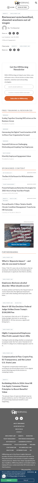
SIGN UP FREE (22, 7)
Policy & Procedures (21, 444)
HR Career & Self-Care (25, 447)
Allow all (9, 480)
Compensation (7, 444)
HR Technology (11, 441)
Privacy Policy (13, 476)
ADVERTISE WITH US (19, 426)
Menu (6, 3)
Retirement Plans (22, 450)
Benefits (5, 13)
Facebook (16, 418)
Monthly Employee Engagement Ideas (16, 156)
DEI (31, 450)
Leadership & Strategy (25, 441)
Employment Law (15, 13)
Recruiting (18, 302)
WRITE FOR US (19, 429)
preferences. (30, 471)
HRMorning (21, 3)
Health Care (10, 450)
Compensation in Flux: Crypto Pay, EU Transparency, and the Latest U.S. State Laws (17, 359)
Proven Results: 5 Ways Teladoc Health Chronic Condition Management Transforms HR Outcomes (19, 207)
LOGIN (12, 7)
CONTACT (19, 432)
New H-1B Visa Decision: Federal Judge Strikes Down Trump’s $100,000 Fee (16, 309)
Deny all (26, 480)
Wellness (32, 444)
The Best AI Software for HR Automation (17, 176)
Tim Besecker (15, 28)
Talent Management (9, 438)
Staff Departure (11, 447)
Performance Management (27, 438)
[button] (4, 476)
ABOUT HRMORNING (19, 423)
